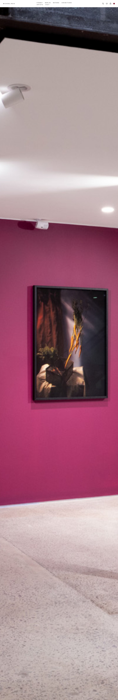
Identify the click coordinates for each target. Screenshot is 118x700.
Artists (40, 4)
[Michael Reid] (20, 3)
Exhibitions (67, 2)
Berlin (48, 2)
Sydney (40, 2)
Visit (47, 4)
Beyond (56, 2)
